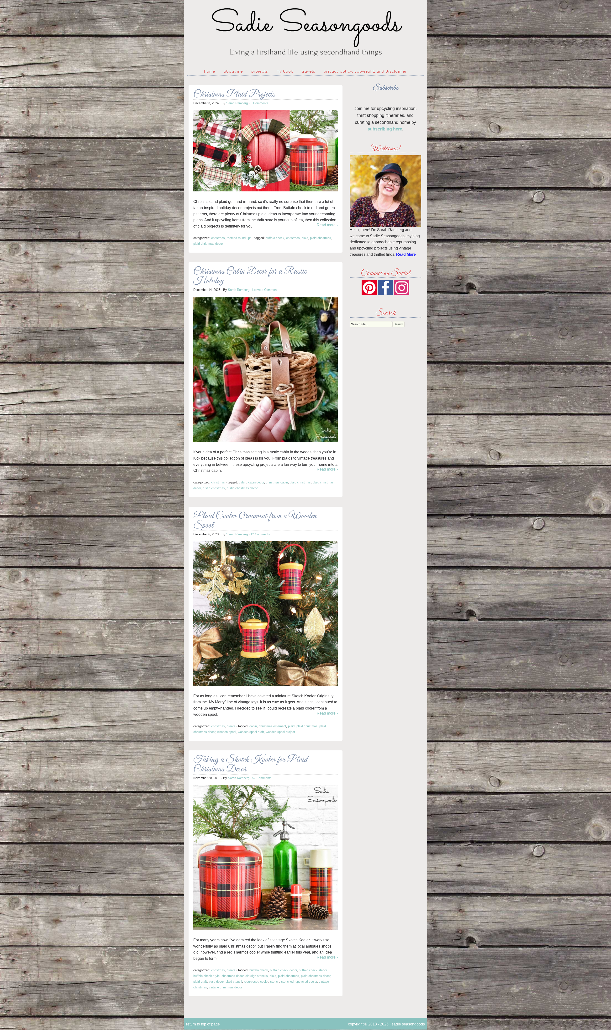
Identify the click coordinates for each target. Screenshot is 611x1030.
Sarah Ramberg (237, 103)
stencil (274, 981)
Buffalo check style (206, 976)
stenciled (287, 981)
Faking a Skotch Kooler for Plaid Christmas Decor (250, 764)
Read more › (327, 225)
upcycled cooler (306, 981)
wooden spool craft (251, 732)
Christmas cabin (277, 482)
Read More (406, 254)
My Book (284, 72)
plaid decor (216, 981)
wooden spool (226, 732)
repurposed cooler (256, 981)
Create (231, 726)
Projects (259, 72)
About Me (233, 72)
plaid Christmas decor (208, 243)
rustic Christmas (214, 488)
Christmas (218, 238)
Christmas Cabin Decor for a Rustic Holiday (249, 276)
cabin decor (256, 482)
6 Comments (259, 103)
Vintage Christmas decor (225, 987)
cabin (242, 482)
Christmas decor (232, 976)
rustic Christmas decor (242, 488)
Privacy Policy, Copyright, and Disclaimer (365, 72)
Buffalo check (275, 238)
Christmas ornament (272, 726)
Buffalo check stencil (313, 970)
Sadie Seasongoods (305, 32)
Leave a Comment (265, 290)
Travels (308, 72)
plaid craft (200, 981)
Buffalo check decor (283, 970)
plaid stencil (234, 981)
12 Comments (260, 534)
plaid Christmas (320, 238)
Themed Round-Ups (239, 238)
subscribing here (385, 129)
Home (209, 72)
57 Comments (262, 778)
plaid (305, 238)
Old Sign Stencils (256, 976)
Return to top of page (203, 1024)
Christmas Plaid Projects (234, 94)
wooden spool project (280, 732)
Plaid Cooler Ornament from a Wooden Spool (255, 520)
